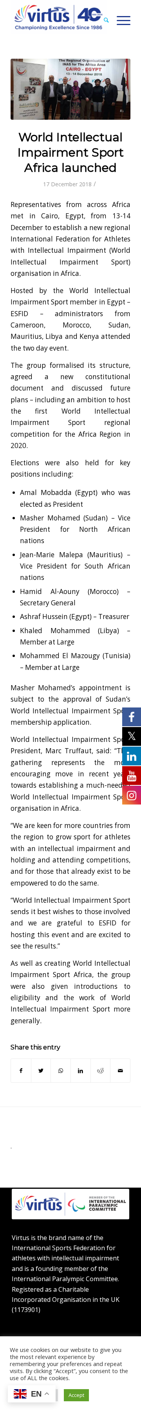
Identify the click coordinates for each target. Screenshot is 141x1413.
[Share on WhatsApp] (60, 1070)
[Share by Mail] (120, 1070)
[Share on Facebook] (21, 1070)
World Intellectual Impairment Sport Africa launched (71, 152)
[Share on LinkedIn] (80, 1070)
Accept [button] (76, 1395)
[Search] (102, 20)
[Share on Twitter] (41, 1070)
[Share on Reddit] (100, 1070)
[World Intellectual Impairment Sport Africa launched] (70, 89)
